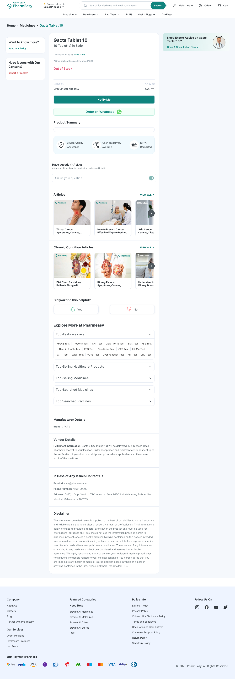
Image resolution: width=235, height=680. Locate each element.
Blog (9, 616)
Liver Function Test (113, 354)
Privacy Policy (140, 610)
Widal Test (78, 354)
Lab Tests (110, 14)
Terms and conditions (144, 621)
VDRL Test (93, 354)
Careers (11, 610)
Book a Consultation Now (181, 47)
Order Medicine (15, 635)
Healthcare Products (18, 640)
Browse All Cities (79, 622)
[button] (123, 5)
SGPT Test (62, 354)
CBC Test (146, 354)
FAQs (72, 633)
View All (146, 194)
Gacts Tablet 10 (51, 25)
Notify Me (104, 99)
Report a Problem (18, 72)
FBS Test (147, 343)
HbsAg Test (63, 343)
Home (11, 25)
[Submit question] (151, 178)
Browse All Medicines (81, 611)
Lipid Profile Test (115, 343)
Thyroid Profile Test (70, 349)
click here (102, 565)
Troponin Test (80, 343)
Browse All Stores (79, 627)
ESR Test (133, 343)
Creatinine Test (106, 349)
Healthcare (89, 14)
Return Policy (139, 637)
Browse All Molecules (81, 616)
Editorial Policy (140, 605)
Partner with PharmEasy (20, 621)
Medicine (68, 14)
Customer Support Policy (146, 632)
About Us (12, 605)
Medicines (27, 25)
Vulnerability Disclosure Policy (148, 616)
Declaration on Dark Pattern (147, 626)
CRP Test (123, 349)
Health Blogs (145, 14)
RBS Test (89, 349)
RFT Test (97, 343)
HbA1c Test (138, 349)
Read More (79, 54)
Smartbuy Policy (141, 643)
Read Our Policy (17, 48)
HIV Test (132, 354)
